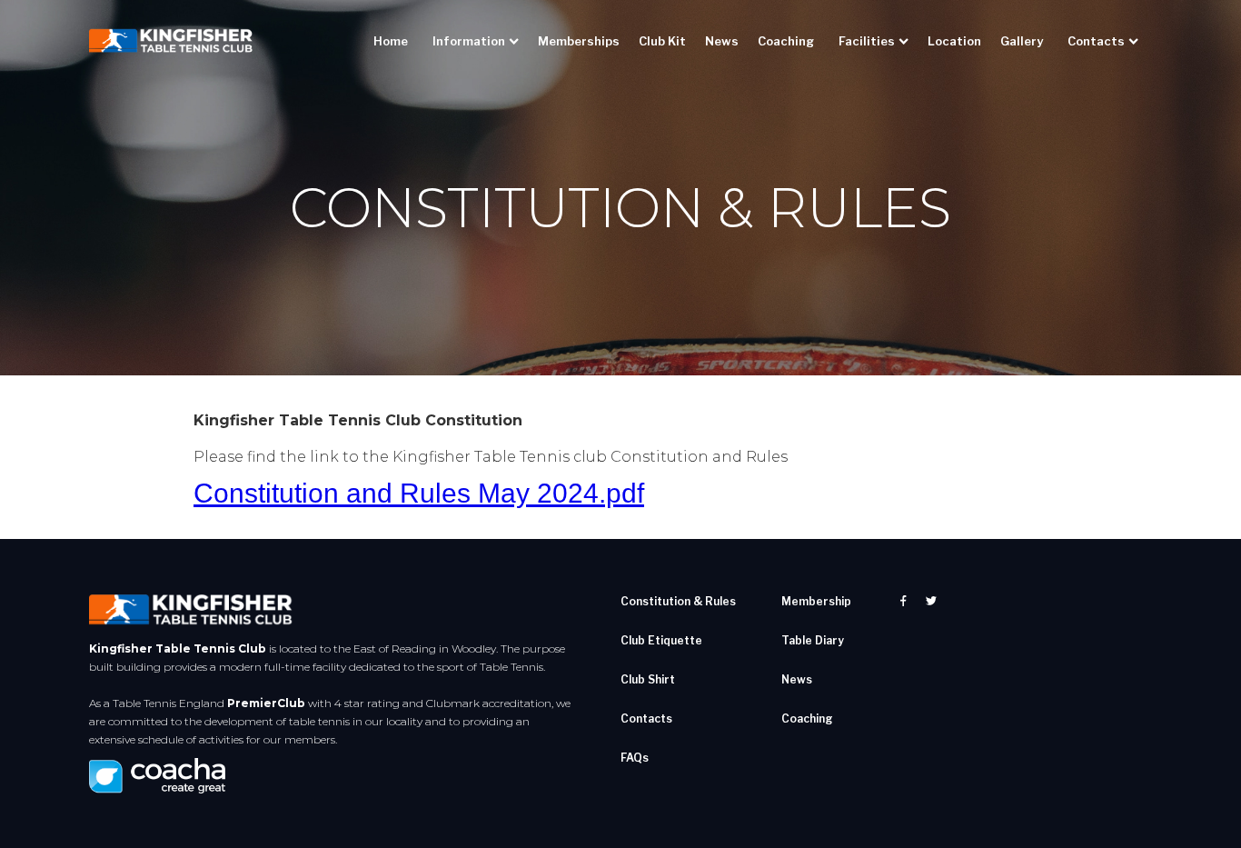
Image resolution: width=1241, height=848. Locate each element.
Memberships (579, 41)
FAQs (634, 757)
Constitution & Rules (678, 601)
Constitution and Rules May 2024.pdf (419, 493)
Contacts (646, 718)
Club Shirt (647, 679)
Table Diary (812, 640)
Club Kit (662, 41)
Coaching (786, 41)
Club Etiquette (661, 640)
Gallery (1021, 41)
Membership (816, 601)
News (722, 41)
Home (390, 41)
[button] (477, 41)
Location (954, 41)
